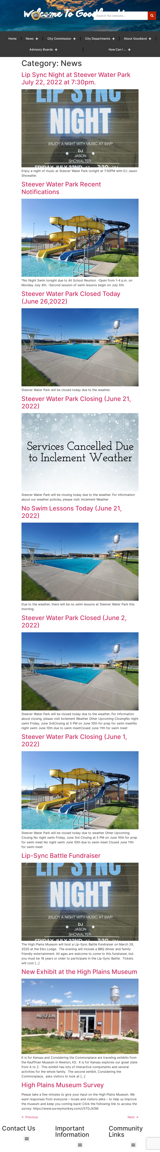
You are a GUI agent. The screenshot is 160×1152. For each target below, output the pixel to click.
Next (133, 1117)
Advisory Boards (41, 49)
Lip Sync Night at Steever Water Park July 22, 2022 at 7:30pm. (76, 78)
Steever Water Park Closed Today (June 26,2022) (70, 297)
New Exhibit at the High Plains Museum (79, 972)
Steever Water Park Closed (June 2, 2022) (74, 621)
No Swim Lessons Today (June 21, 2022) (71, 511)
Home (12, 38)
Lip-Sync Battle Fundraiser (60, 855)
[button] (26, 1138)
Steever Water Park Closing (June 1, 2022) (74, 740)
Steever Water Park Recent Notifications (61, 187)
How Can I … (117, 49)
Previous (29, 1117)
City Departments (97, 38)
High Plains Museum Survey (62, 1085)
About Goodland (135, 38)
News (30, 38)
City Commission (59, 38)
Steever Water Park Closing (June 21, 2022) (76, 402)
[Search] (152, 16)
